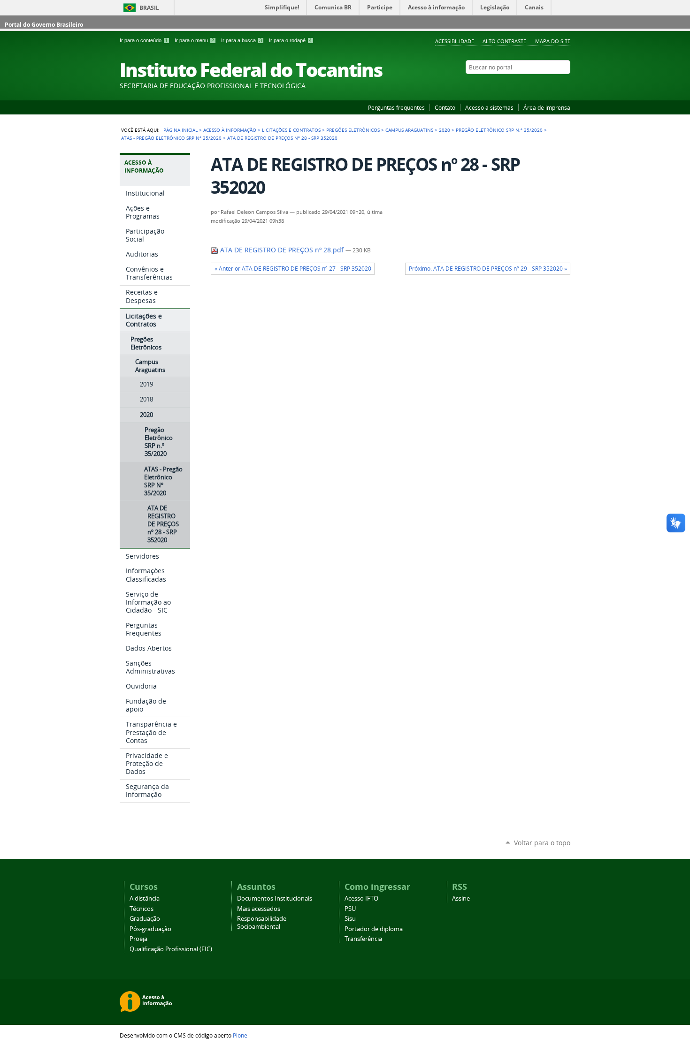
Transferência (363, 939)
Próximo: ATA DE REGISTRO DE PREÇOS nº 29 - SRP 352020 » (488, 269)
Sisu (350, 919)
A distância (145, 898)
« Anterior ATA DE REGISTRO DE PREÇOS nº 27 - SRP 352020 (293, 269)
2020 (444, 130)
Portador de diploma (374, 929)
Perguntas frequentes (396, 107)
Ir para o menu (194, 40)
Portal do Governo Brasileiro (44, 25)
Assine (461, 898)
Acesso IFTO (361, 898)
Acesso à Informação (229, 130)
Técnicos (141, 909)
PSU (350, 909)
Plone (240, 1035)
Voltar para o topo (542, 842)
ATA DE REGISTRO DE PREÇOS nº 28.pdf (281, 250)
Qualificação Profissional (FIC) (171, 949)
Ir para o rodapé (290, 40)
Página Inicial (180, 130)
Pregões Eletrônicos (353, 130)
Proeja (138, 939)
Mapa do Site (552, 41)
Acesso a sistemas (489, 107)
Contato (445, 107)
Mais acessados (258, 909)
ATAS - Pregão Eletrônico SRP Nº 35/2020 (171, 138)
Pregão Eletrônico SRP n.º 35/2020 (499, 130)
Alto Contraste (504, 41)
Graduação (145, 919)
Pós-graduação (150, 929)
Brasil (149, 8)
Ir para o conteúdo (144, 40)
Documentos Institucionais (274, 898)
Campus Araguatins (409, 130)
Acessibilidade (454, 41)
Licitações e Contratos (291, 130)
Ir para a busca (241, 40)
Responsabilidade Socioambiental (261, 923)
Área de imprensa (546, 107)
